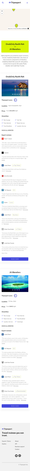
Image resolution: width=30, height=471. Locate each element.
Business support (19, 446)
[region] (15, 19)
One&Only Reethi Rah (15, 76)
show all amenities (7, 130)
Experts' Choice (6, 441)
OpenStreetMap (17, 28)
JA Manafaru (15, 272)
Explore (4, 444)
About (16, 441)
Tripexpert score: (7, 100)
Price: (3, 111)
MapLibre (10, 28)
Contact (17, 449)
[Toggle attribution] (28, 29)
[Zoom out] (2, 13)
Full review (22, 147)
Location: (5, 106)
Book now (15, 259)
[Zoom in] (2, 11)
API (16, 444)
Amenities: (5, 116)
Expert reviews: (7, 135)
